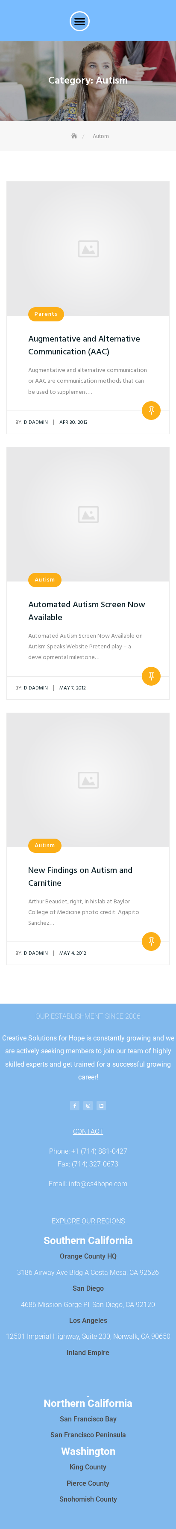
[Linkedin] (101, 1105)
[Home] (75, 136)
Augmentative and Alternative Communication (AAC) (84, 346)
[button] (80, 21)
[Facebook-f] (74, 1105)
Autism (45, 580)
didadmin (31, 422)
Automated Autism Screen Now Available (86, 611)
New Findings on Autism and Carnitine (80, 877)
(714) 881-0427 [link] (104, 1151)
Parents (46, 314)
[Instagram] (88, 1105)
